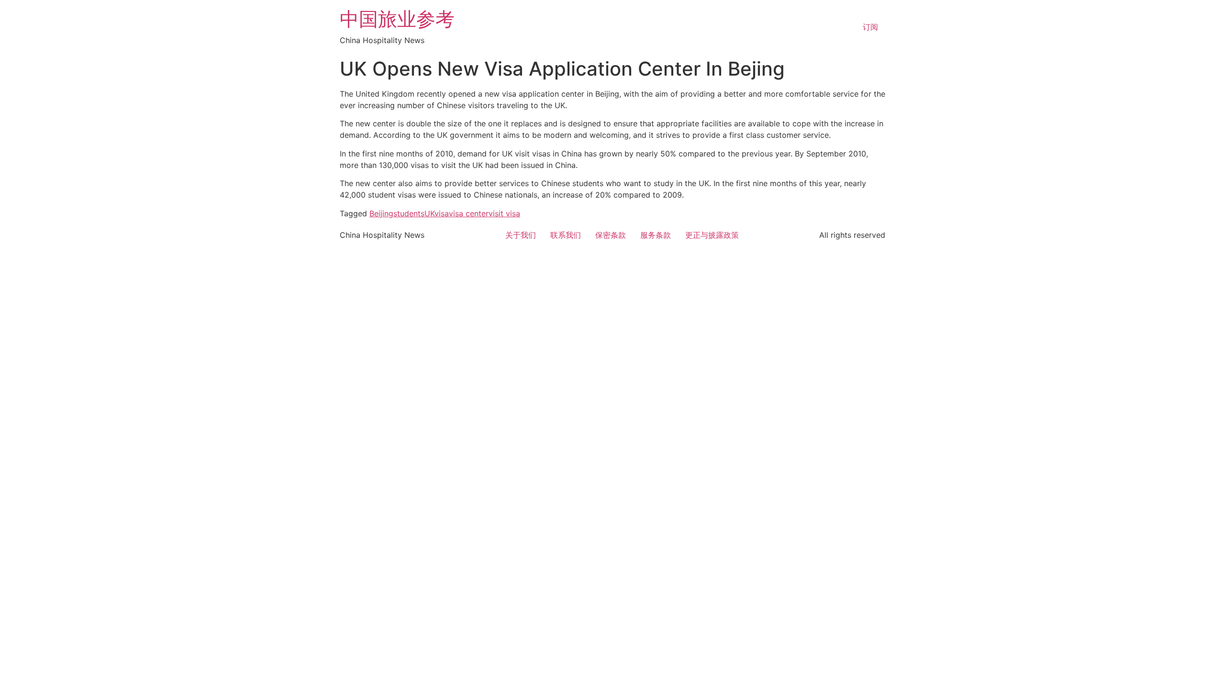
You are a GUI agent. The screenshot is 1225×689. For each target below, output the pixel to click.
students (408, 213)
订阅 (870, 27)
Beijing (381, 213)
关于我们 (520, 235)
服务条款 (655, 235)
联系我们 (565, 235)
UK (429, 213)
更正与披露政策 (712, 235)
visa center (469, 213)
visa (441, 213)
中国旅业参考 (397, 19)
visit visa (504, 213)
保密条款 (610, 235)
